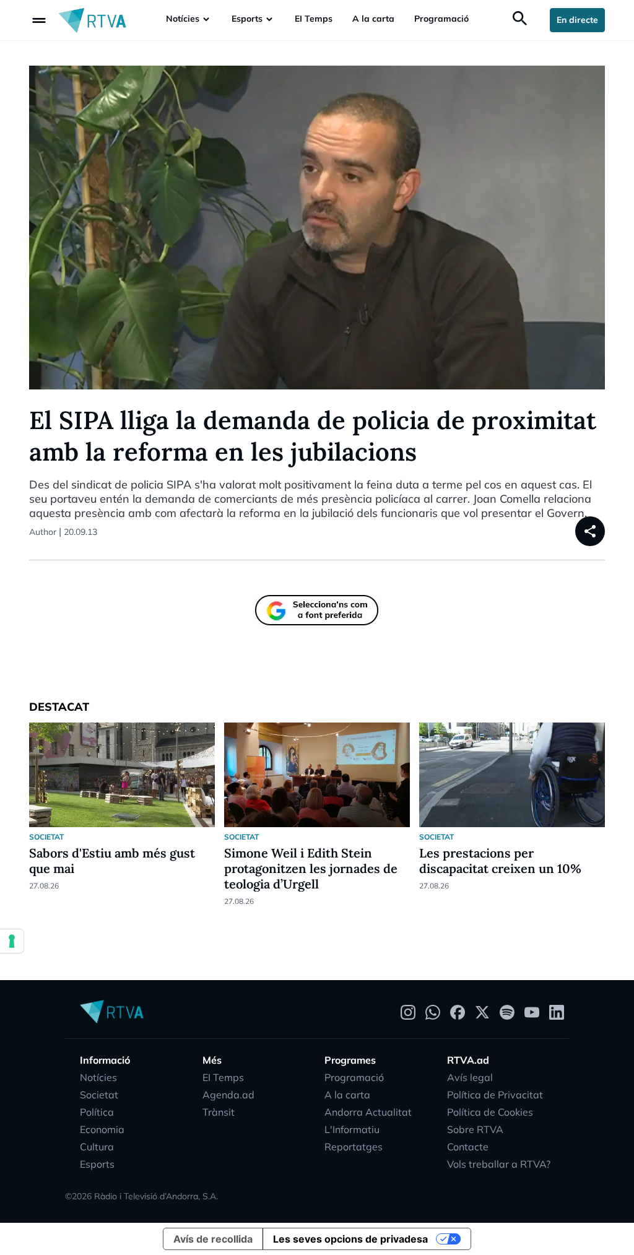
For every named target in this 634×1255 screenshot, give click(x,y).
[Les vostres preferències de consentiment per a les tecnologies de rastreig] (12, 941)
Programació (441, 18)
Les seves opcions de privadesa (350, 1239)
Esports (247, 18)
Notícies (182, 18)
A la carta (373, 18)
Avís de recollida (213, 1239)
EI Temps (313, 18)
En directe (577, 19)
